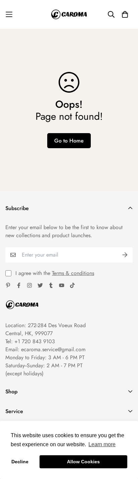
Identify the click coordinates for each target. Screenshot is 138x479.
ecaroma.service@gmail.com (53, 349)
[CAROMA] (69, 14)
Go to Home (69, 141)
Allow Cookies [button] (83, 461)
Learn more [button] (102, 444)
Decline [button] (19, 461)
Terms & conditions (73, 273)
